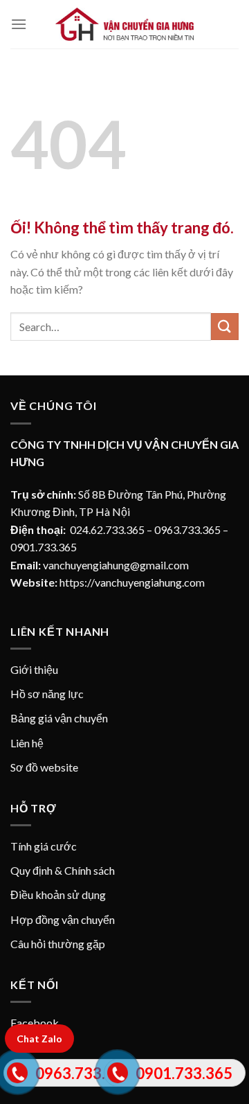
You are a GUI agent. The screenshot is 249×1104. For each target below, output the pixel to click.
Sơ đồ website (44, 767)
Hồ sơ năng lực (47, 693)
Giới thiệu (34, 669)
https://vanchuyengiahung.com (132, 582)
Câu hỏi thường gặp (57, 943)
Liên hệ (27, 742)
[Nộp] (225, 326)
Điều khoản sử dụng (58, 894)
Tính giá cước (43, 846)
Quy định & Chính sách (62, 870)
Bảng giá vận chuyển (59, 717)
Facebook (34, 1022)
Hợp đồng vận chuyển (62, 919)
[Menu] (18, 24)
